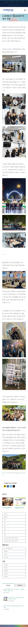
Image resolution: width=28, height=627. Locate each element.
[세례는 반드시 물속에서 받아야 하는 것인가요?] (5, 598)
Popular (8, 585)
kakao (5, 486)
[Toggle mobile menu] (25, 10)
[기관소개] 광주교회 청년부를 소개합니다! (13, 507)
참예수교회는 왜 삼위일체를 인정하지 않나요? (13, 606)
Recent (20, 585)
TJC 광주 (5, 472)
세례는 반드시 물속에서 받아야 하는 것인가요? (16, 598)
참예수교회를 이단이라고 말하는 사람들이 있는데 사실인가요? (13, 590)
